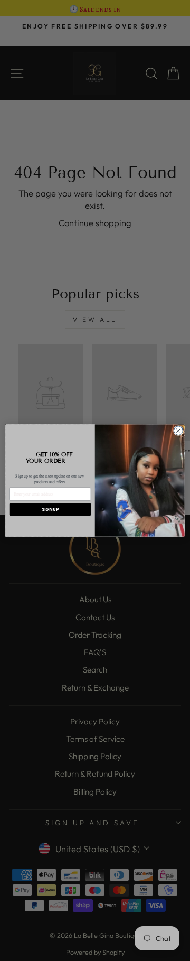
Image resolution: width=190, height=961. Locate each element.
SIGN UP (50, 509)
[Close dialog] (178, 430)
